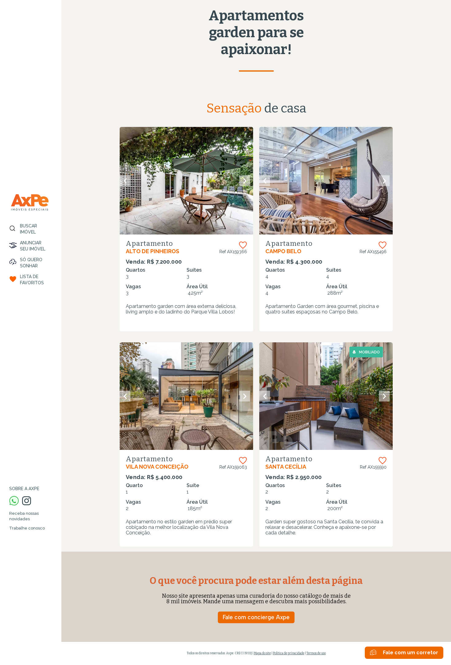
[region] (30, 332)
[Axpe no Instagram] (26, 501)
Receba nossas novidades (24, 516)
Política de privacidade (288, 653)
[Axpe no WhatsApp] (14, 501)
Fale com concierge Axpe (256, 617)
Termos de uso (316, 653)
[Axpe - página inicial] (29, 202)
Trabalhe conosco (27, 528)
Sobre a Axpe (24, 488)
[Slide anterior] (125, 180)
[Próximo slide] (244, 180)
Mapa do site (262, 653)
